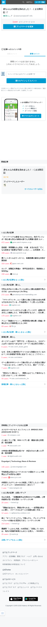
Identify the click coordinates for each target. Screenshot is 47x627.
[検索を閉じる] (23, 2)
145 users (5, 467)
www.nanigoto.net (15, 488)
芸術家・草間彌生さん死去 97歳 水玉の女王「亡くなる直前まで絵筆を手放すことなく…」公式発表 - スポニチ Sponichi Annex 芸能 (23, 250)
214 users (5, 524)
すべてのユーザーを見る (33, 189)
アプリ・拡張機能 (9, 556)
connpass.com (14, 435)
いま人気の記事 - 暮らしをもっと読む (16, 332)
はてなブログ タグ (9, 587)
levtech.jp (14, 502)
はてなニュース (23, 587)
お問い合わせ (38, 556)
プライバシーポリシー (30, 560)
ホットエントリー (21, 574)
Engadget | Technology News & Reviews (19, 461)
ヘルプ (29, 556)
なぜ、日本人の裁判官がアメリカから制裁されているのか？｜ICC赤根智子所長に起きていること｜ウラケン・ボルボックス (23, 354)
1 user (4, 435)
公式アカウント (8, 574)
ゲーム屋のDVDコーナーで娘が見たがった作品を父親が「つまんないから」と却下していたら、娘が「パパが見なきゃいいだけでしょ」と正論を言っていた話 (23, 365)
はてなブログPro (20, 583)
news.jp (15, 274)
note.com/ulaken (16, 357)
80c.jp (13, 326)
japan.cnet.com (17, 263)
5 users (4, 357)
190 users (5, 274)
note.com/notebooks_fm (20, 378)
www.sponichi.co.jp (19, 253)
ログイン (29, 2)
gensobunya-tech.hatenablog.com (24, 295)
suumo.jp (14, 534)
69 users (5, 326)
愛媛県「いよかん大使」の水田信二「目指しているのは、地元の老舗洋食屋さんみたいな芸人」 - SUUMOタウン (23, 531)
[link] (4, 184)
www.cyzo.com (15, 477)
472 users (5, 242)
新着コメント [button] (35, 54)
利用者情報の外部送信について (14, 564)
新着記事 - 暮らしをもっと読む (14, 384)
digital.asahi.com (15, 456)
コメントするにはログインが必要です (21, 74)
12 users (5, 513)
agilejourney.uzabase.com (20, 513)
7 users (4, 368)
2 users (4, 477)
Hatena (24, 606)
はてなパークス (36, 587)
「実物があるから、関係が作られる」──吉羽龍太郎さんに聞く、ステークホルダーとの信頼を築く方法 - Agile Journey (23, 510)
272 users (5, 295)
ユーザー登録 (39, 2)
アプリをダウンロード (31, 116)
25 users (5, 534)
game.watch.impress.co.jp (21, 242)
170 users (5, 316)
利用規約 (17, 560)
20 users (5, 503)
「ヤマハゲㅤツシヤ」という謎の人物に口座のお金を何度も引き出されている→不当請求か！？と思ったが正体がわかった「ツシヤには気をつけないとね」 (23, 302)
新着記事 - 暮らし (8, 337)
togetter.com (15, 305)
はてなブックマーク (10, 552)
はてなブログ (7, 583)
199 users (5, 253)
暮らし (7, 16)
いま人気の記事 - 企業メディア (14, 493)
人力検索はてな (33, 583)
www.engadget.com (19, 467)
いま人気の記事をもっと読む (13, 280)
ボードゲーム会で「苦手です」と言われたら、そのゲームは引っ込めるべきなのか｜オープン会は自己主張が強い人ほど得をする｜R (23, 343)
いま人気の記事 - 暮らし (11, 285)
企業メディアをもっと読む (12, 540)
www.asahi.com (15, 446)
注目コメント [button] (12, 54)
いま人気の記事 (8, 233)
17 (6, 177)
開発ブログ (21, 556)
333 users (5, 264)
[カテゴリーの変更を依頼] (12, 16)
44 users (5, 379)
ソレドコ (6, 591)
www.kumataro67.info (23, 16)
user (15, 22)
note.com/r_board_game (19, 347)
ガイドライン (7, 560)
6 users (4, 347)
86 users (5, 305)
